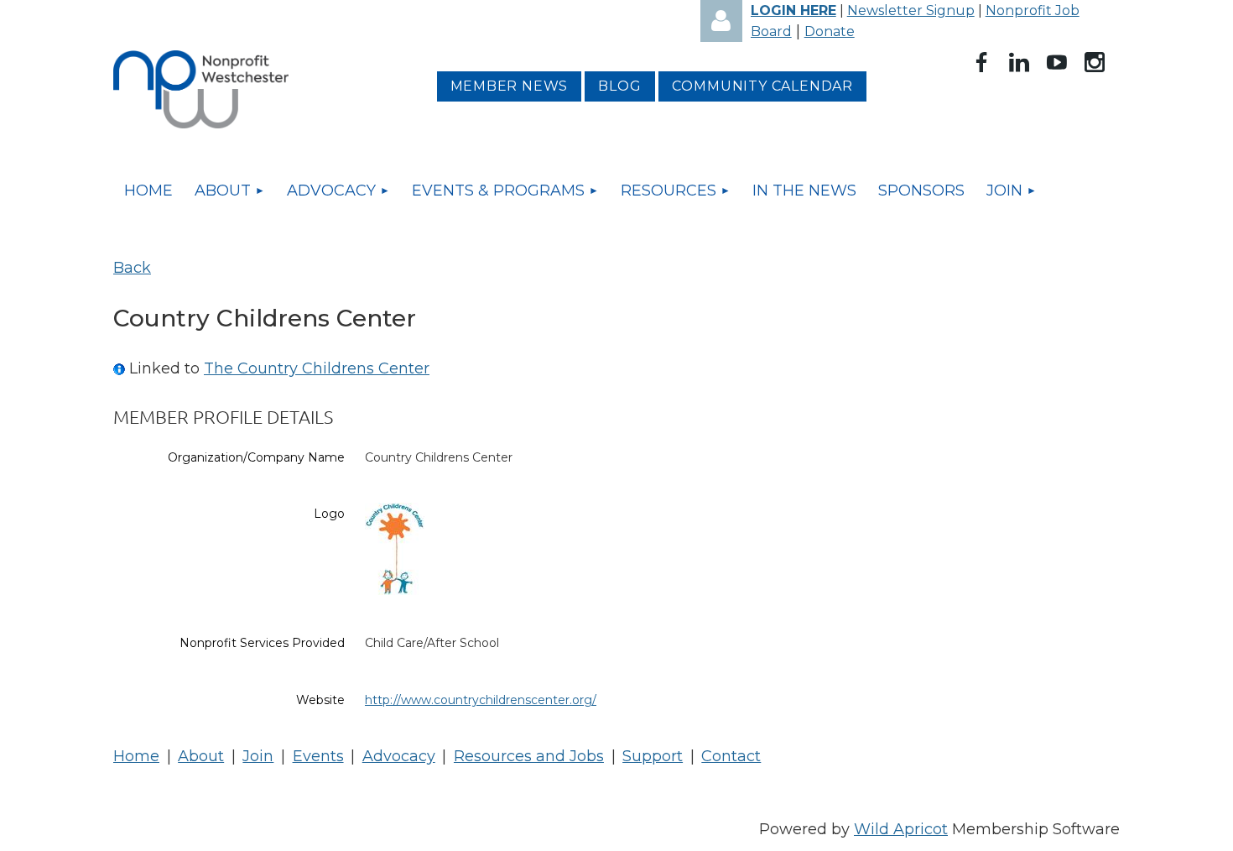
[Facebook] (981, 62)
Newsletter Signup (911, 10)
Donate (829, 31)
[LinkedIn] (1019, 62)
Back (132, 267)
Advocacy (398, 756)
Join (257, 756)
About (201, 756)
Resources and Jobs (529, 756)
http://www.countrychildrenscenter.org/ (480, 699)
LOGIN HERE (793, 10)
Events (318, 756)
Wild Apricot (901, 829)
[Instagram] (1094, 62)
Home (136, 756)
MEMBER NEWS (509, 86)
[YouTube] (1057, 62)
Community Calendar (762, 86)
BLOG (619, 86)
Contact (731, 756)
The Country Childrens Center (316, 368)
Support (652, 756)
